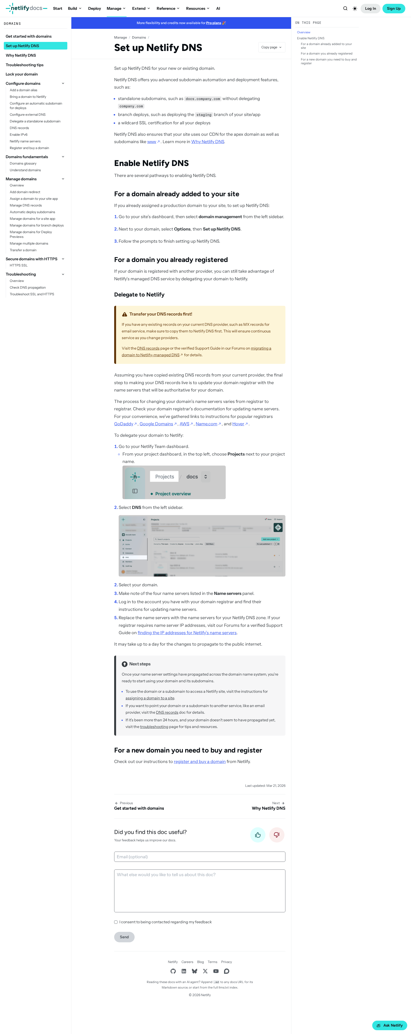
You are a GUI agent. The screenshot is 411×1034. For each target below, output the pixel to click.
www (151, 141)
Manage (114, 8)
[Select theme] (355, 8)
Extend (139, 8)
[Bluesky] (194, 971)
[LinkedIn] (183, 971)
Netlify (173, 962)
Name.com (206, 424)
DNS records (148, 348)
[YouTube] (215, 971)
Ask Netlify (393, 1025)
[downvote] (276, 836)
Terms (212, 962)
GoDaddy (123, 424)
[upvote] (257, 836)
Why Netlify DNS (207, 141)
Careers (187, 962)
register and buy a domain (200, 761)
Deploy (94, 8)
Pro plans (213, 23)
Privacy (226, 962)
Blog (200, 962)
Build (72, 8)
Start (57, 8)
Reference (166, 8)
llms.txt (224, 987)
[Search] (345, 8)
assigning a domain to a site (150, 698)
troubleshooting (154, 726)
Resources (195, 8)
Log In (370, 8)
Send (124, 937)
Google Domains (156, 424)
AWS (184, 424)
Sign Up (394, 8)
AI (218, 8)
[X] (205, 971)
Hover (238, 424)
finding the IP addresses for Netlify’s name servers (187, 632)
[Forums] (226, 971)
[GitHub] (173, 971)
